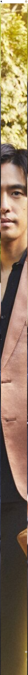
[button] (1, 339)
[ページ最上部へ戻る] (26, 652)
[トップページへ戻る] (1, 1)
